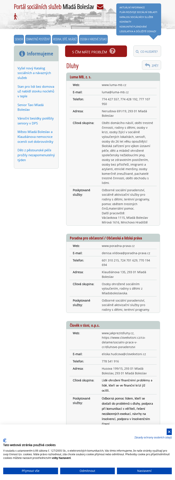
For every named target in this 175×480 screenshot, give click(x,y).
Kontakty (125, 21)
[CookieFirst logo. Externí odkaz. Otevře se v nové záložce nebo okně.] (4, 440)
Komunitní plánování (133, 26)
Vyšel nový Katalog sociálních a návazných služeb (34, 73)
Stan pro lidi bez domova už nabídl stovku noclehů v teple (36, 91)
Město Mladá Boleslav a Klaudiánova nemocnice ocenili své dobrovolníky (35, 137)
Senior (19, 39)
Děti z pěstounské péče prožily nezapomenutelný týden (36, 155)
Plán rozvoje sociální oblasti (138, 12)
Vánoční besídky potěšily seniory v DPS (36, 120)
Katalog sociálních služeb (136, 17)
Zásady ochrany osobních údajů (153, 437)
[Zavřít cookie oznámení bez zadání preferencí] (169, 432)
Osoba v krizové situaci (93, 39)
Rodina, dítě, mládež (65, 39)
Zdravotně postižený (38, 39)
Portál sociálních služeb (54, 6)
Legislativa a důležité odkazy (138, 31)
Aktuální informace (132, 7)
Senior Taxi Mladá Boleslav (31, 107)
